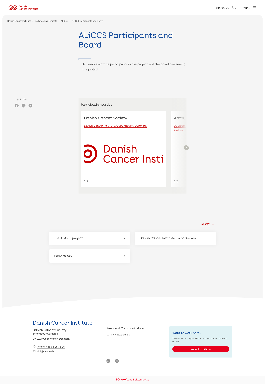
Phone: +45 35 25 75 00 (51, 346)
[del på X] (23, 106)
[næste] (186, 147)
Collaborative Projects (46, 21)
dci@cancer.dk (45, 351)
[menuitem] (226, 7)
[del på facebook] (17, 106)
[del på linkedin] (30, 106)
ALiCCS (64, 21)
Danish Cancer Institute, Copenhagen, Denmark (115, 125)
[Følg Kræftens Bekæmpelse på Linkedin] (108, 361)
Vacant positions (201, 349)
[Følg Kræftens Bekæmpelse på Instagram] (117, 361)
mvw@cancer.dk (120, 334)
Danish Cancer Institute (19, 21)
